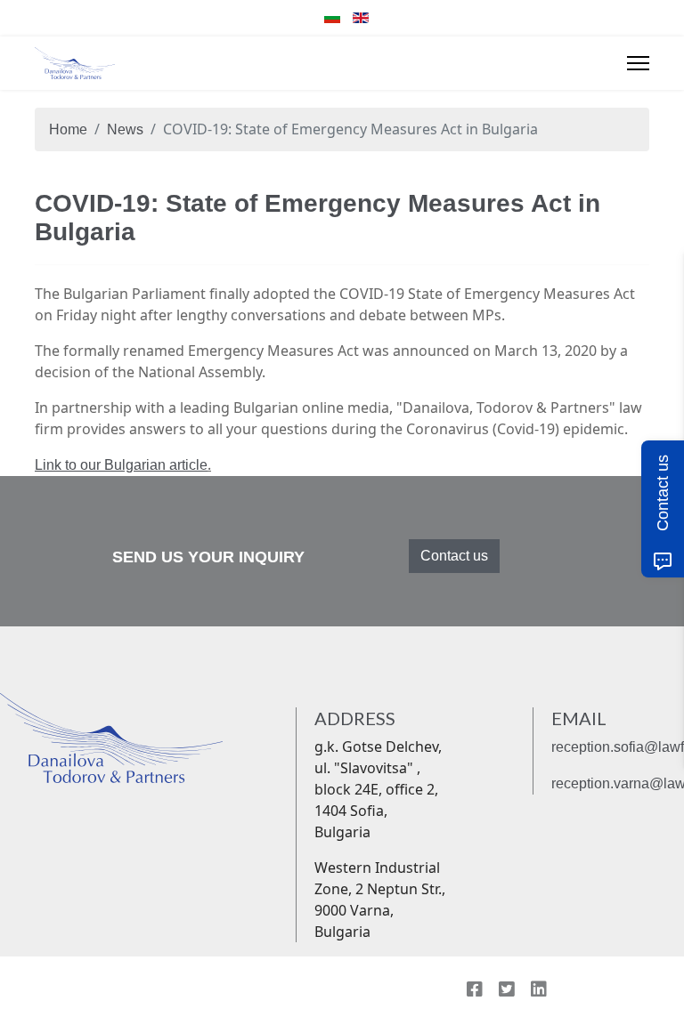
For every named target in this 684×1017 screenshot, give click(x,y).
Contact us (454, 555)
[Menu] (638, 63)
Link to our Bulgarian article (121, 464)
